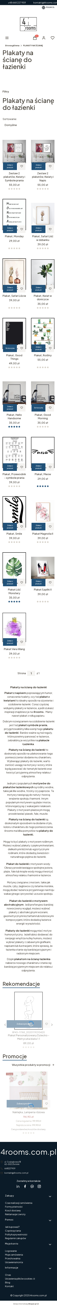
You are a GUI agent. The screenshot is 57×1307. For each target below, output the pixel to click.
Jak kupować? (12, 1226)
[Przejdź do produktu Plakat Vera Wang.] (14, 627)
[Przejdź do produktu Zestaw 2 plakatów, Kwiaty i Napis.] (42, 151)
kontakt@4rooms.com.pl (16, 1173)
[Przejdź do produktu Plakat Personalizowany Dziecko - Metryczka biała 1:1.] (28, 1011)
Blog (7, 1282)
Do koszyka (10, 348)
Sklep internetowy (25, 1304)
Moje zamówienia (14, 1254)
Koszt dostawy (13, 1210)
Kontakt (9, 1286)
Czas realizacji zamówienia (18, 1202)
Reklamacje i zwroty (15, 1214)
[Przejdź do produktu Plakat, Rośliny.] (42, 333)
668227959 (9, 1168)
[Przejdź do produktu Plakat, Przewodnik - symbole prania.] (14, 452)
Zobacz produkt (10, 166)
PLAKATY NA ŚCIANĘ (33, 45)
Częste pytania (13, 1230)
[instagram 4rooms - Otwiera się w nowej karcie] (39, 1186)
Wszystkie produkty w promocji (31, 1064)
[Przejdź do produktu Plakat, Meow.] (42, 452)
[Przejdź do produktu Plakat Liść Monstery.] (14, 568)
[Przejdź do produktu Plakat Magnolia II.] (42, 512)
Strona (22, 673)
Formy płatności (13, 1206)
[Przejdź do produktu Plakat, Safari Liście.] (14, 274)
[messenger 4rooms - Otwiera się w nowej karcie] (32, 1186)
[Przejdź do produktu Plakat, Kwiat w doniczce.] (42, 274)
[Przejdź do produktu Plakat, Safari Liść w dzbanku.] (42, 214)
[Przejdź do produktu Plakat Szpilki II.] (42, 568)
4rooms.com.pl (28, 1151)
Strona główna (12, 45)
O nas (8, 1274)
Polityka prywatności (16, 1234)
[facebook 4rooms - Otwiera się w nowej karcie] (25, 1186)
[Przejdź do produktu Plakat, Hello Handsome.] (14, 393)
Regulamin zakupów (15, 1238)
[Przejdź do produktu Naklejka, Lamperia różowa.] (28, 1090)
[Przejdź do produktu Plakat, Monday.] (14, 214)
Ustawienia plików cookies (19, 1278)
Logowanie (11, 1250)
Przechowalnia (12, 1258)
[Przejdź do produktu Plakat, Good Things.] (14, 333)
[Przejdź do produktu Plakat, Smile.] (14, 512)
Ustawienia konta (14, 1262)
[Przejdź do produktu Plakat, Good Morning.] (42, 393)
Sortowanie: (10, 119)
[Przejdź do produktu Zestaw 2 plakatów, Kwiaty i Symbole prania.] (14, 151)
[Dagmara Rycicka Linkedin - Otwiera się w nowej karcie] (18, 1186)
